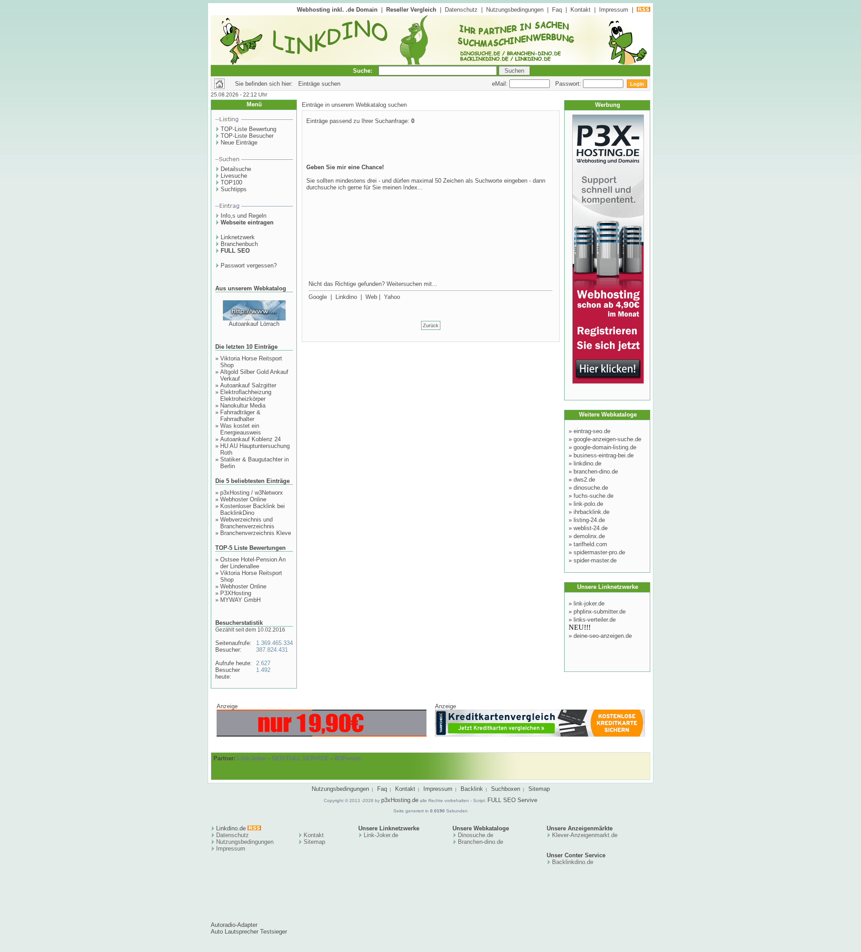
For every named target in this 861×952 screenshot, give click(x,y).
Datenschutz (461, 9)
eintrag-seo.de (592, 431)
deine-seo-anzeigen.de (603, 635)
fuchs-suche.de (593, 495)
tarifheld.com (590, 544)
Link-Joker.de (381, 835)
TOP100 (231, 182)
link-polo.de (588, 503)
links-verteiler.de (595, 619)
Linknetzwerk (238, 237)
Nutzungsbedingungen (515, 9)
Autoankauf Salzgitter (248, 385)
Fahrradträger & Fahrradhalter (240, 415)
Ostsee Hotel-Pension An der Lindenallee (253, 563)
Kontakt (580, 9)
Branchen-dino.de (480, 841)
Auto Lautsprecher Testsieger (249, 931)
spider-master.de (595, 560)
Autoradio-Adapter (234, 924)
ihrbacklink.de (591, 512)
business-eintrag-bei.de (604, 455)
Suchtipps (234, 189)
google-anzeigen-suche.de (607, 439)
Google (318, 297)
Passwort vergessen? (249, 265)
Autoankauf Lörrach (254, 323)
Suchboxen (505, 788)
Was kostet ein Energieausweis (240, 429)
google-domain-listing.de (605, 447)
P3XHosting (235, 593)
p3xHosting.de (399, 800)
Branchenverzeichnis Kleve (255, 533)
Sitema (313, 841)
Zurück (431, 325)
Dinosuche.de (475, 835)
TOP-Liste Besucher (247, 135)
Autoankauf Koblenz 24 (250, 439)
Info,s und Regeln (243, 215)
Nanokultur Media (242, 405)
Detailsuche (236, 169)
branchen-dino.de (596, 471)
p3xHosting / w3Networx (251, 492)
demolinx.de (589, 536)
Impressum (613, 9)
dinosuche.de (591, 487)
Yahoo (392, 297)
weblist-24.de (591, 528)
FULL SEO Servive (512, 800)
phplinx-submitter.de (600, 611)
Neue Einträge (239, 142)
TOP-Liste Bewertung (248, 129)
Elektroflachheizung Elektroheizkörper (245, 395)
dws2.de (584, 479)
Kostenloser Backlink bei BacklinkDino (252, 509)
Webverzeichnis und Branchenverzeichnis (247, 523)
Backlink (472, 788)
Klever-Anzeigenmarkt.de (584, 835)
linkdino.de (587, 463)
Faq (557, 9)
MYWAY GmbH (240, 600)
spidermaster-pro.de (599, 552)
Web (371, 297)
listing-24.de (589, 520)
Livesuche (234, 175)
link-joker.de (589, 603)
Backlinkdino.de (572, 862)
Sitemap (539, 788)
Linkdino (346, 297)
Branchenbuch (239, 244)
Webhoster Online (243, 499)
